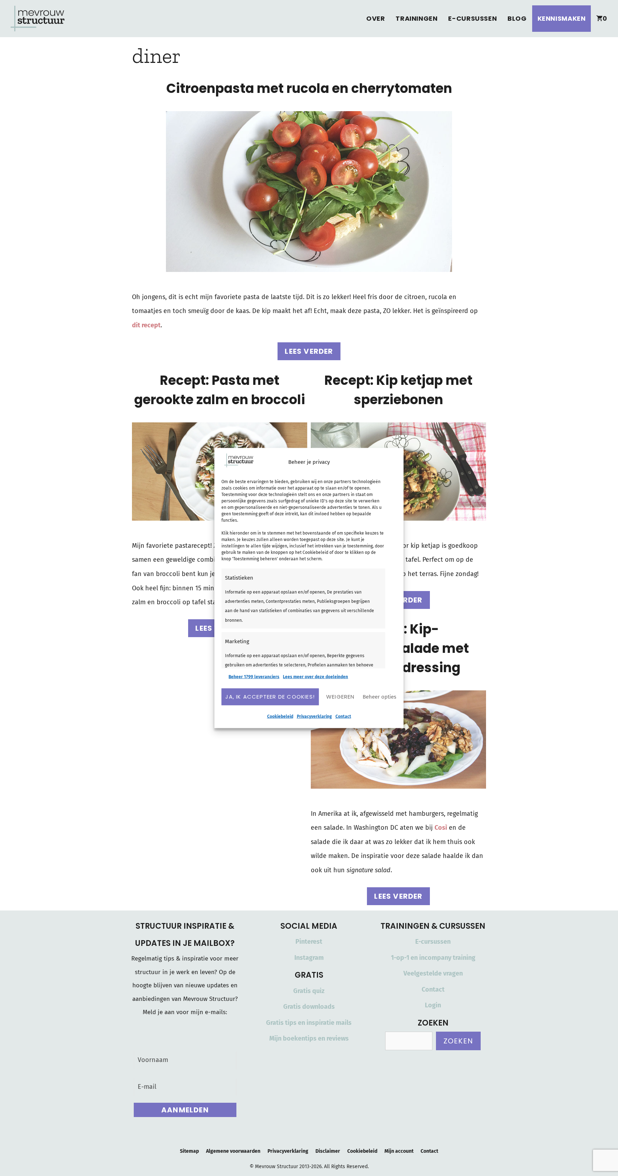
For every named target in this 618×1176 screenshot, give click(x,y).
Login (433, 1005)
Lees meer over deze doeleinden (315, 676)
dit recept (146, 325)
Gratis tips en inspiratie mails (309, 1023)
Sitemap (189, 1151)
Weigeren (340, 696)
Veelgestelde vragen (433, 973)
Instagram (309, 958)
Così (441, 828)
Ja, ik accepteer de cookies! (270, 696)
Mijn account (398, 1151)
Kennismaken (562, 18)
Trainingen (416, 18)
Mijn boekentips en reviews (309, 1038)
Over (375, 18)
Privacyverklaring (314, 716)
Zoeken (458, 1041)
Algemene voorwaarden (233, 1151)
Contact (343, 716)
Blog (516, 18)
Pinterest (308, 942)
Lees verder (309, 351)
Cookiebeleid (280, 716)
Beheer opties (379, 697)
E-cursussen (472, 18)
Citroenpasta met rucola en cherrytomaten (309, 88)
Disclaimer (327, 1151)
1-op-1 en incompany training (433, 958)
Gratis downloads (309, 1007)
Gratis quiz (308, 991)
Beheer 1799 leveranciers (254, 676)
